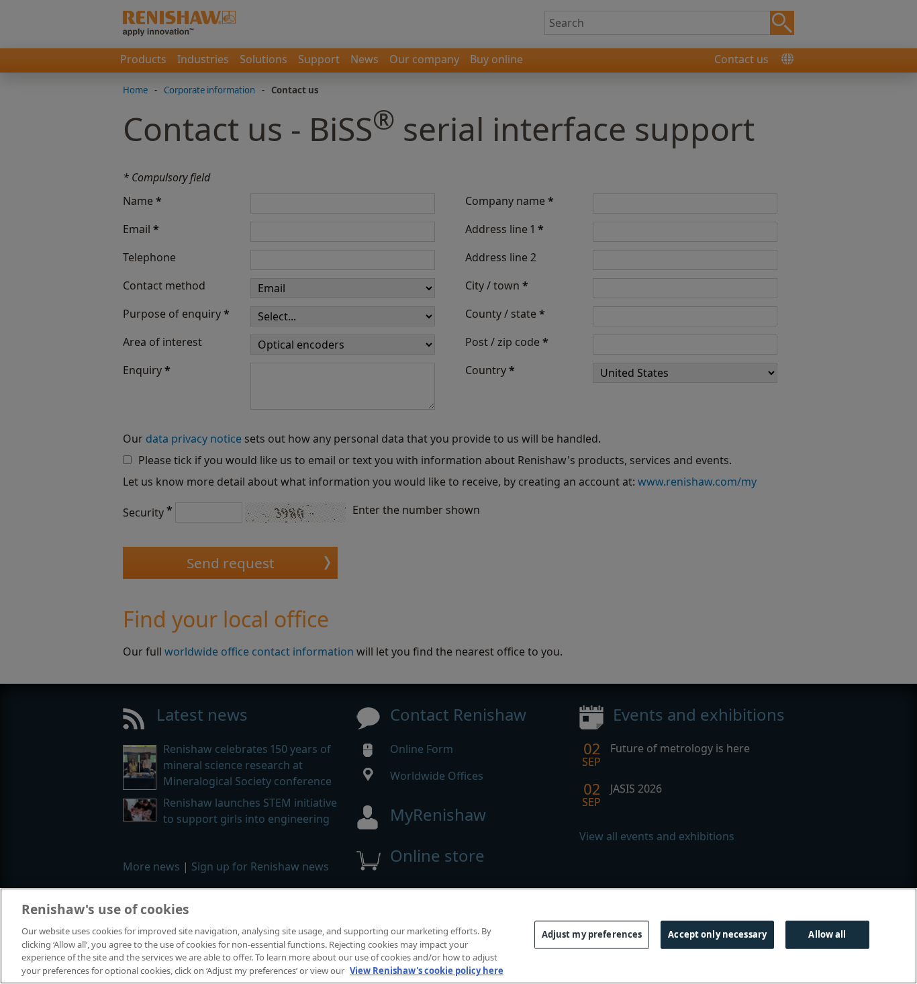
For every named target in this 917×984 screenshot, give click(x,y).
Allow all (827, 934)
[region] (458, 936)
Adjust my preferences (592, 934)
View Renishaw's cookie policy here (426, 970)
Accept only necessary (717, 934)
